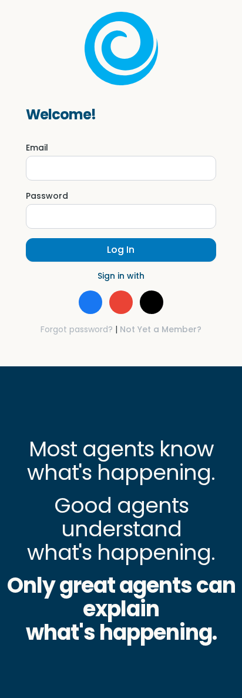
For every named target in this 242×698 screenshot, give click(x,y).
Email (37, 147)
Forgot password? (77, 329)
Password (47, 196)
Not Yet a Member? (160, 329)
